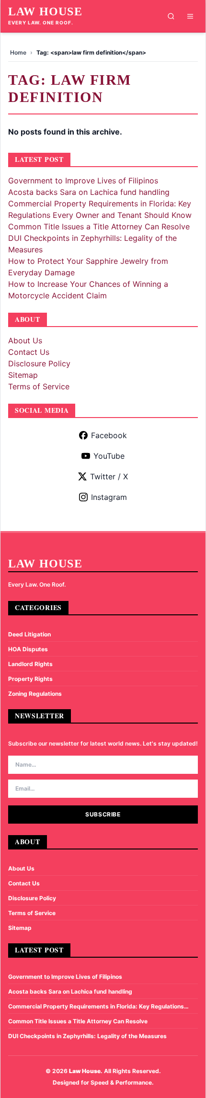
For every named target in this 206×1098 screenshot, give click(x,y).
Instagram (109, 497)
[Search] (171, 16)
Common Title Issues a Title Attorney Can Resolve (99, 226)
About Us (25, 340)
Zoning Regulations (35, 693)
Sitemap (23, 375)
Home (18, 52)
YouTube (109, 456)
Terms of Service (38, 386)
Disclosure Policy (39, 363)
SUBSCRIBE (102, 814)
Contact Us (28, 352)
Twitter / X (109, 476)
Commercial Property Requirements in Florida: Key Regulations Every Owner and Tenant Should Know (96, 1006)
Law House (45, 11)
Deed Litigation (29, 634)
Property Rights (30, 678)
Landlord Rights (30, 664)
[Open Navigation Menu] (190, 16)
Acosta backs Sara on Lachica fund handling (89, 192)
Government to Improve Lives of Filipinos (83, 180)
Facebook (109, 435)
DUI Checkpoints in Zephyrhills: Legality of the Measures (87, 1036)
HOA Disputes (28, 649)
